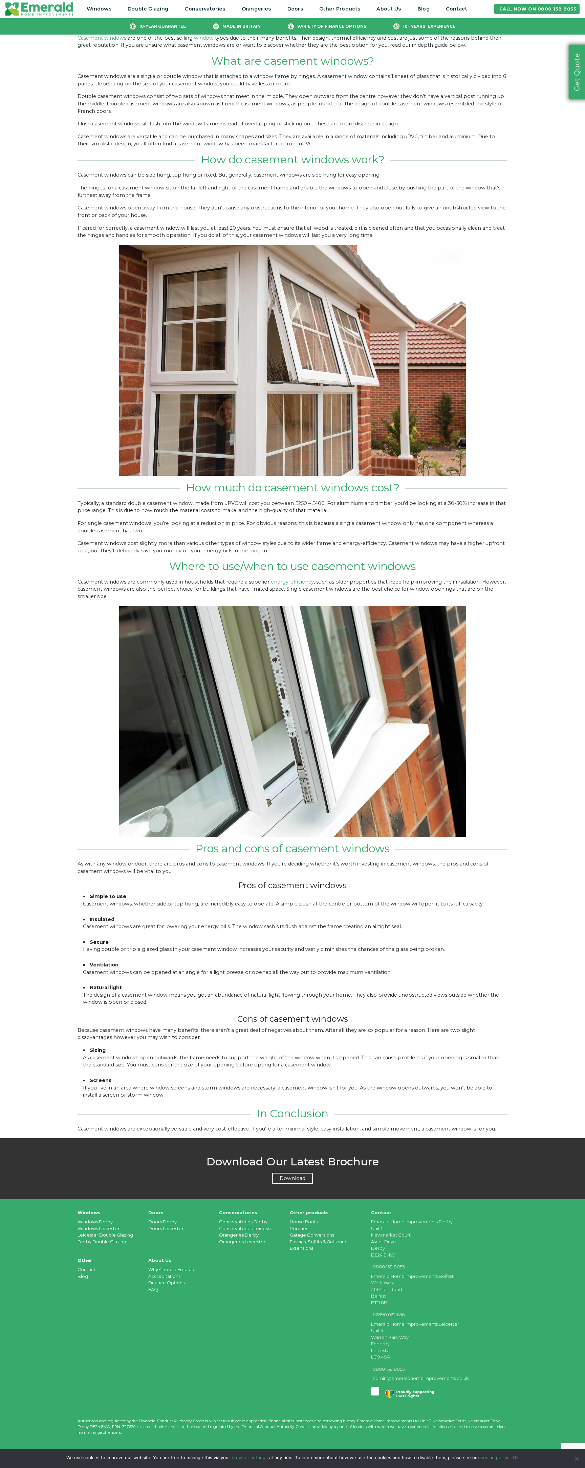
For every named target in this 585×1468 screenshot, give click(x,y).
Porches (299, 1228)
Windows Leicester (99, 1228)
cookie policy (494, 1457)
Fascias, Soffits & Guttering (319, 1241)
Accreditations (164, 1276)
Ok (516, 1457)
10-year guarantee (162, 26)
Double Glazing (148, 9)
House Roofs (304, 1221)
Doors (295, 9)
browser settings (250, 1457)
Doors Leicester (165, 1228)
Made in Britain (241, 26)
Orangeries (256, 9)
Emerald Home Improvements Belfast (412, 1276)
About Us (388, 9)
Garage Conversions (312, 1235)
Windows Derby (95, 1221)
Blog (423, 9)
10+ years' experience (429, 26)
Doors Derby (162, 1221)
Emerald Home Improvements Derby (412, 1221)
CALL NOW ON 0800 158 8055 (538, 9)
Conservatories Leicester (246, 1228)
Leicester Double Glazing (105, 1235)
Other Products (339, 9)
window (204, 38)
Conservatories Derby (243, 1221)
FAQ (153, 1289)
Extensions (301, 1248)
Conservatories (205, 9)
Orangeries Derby (239, 1235)
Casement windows (102, 38)
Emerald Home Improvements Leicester (415, 1324)
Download (292, 1178)
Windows (99, 9)
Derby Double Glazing (102, 1241)
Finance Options (166, 1282)
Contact (456, 9)
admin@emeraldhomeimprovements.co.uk (421, 1378)
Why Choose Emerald (172, 1269)
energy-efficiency (292, 582)
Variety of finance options (331, 26)
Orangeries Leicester (242, 1241)
